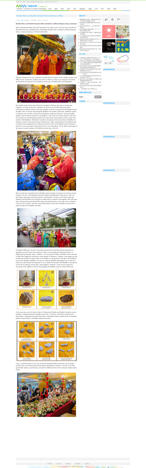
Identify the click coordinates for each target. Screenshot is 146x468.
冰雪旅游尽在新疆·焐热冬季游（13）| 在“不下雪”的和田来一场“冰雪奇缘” (90, 58)
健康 (90, 9)
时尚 (74, 9)
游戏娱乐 (82, 9)
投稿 (24, 2)
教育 (114, 9)
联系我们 (68, 463)
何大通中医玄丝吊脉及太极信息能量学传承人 (91, 86)
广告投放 (49, 463)
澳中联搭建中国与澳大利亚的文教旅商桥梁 (91, 46)
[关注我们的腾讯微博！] (119, 20)
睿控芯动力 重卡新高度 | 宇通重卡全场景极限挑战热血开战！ (91, 79)
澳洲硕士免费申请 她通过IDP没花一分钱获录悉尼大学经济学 (91, 39)
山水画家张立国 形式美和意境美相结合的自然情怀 (90, 36)
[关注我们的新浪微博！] (107, 20)
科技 (68, 9)
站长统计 (87, 463)
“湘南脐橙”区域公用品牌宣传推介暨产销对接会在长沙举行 (90, 69)
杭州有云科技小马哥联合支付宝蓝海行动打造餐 (91, 43)
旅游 (108, 9)
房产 (102, 9)
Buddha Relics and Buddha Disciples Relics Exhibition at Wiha (40, 16)
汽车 (96, 9)
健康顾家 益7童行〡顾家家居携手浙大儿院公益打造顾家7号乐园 (91, 20)
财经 (62, 9)
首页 (49, 9)
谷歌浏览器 (40, 2)
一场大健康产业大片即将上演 (88, 89)
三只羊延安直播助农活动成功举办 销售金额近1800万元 (90, 76)
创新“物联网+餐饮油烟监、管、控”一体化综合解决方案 (90, 29)
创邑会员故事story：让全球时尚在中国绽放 (90, 26)
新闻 (56, 9)
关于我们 (58, 463)
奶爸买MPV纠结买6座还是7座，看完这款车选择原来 (90, 49)
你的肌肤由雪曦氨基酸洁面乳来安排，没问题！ (91, 23)
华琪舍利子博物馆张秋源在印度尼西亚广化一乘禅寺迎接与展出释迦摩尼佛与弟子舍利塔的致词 (91, 62)
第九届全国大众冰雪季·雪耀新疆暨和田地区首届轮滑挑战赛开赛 (90, 66)
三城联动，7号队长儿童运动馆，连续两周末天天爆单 (90, 83)
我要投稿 (77, 463)
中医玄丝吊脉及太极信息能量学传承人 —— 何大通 (91, 73)
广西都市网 (19, 9)
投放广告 (19, 2)
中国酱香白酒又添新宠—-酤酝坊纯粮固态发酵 (90, 33)
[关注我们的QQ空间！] (113, 20)
